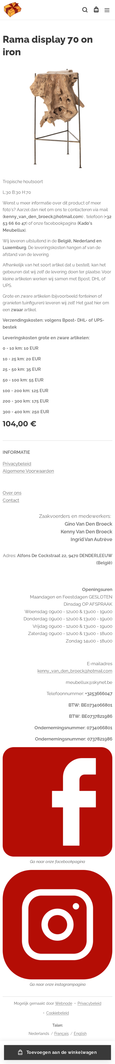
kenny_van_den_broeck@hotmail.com (74, 670)
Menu (107, 10)
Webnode (63, 1003)
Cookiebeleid (57, 1013)
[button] (85, 10)
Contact (11, 500)
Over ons (12, 492)
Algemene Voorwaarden (28, 471)
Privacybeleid (17, 463)
